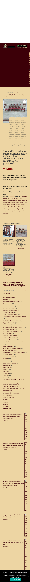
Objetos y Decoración (8, 356)
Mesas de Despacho (8, 346)
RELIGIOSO (6, 361)
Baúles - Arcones (7, 304)
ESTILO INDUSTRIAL (8, 329)
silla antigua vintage (18, 206)
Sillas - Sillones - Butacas (9, 363)
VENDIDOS (10, 92)
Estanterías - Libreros (9, 325)
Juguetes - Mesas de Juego (10, 335)
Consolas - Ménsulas (8, 312)
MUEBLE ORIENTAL (8, 354)
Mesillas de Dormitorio (9, 350)
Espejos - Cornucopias (9, 323)
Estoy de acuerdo (15, 579)
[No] (28, 576)
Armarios (5, 299)
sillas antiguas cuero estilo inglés (12, 209)
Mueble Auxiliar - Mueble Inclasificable (13, 352)
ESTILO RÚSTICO (7, 333)
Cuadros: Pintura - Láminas (10, 314)
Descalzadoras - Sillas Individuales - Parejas (14, 316)
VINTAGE (5, 375)
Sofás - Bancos (7, 367)
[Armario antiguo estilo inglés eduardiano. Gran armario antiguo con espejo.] (9, 231)
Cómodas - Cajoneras (8, 308)
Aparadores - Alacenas (9, 297)
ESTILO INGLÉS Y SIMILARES (11, 331)
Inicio (4, 92)
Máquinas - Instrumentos (10, 339)
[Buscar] (25, 290)
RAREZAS (5, 359)
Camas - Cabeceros (8, 306)
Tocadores (5, 369)
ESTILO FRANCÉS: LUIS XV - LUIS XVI (13, 327)
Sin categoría (6, 365)
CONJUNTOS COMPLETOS (10, 310)
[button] (24, 101)
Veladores (5, 371)
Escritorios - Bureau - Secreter (11, 320)
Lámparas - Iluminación (9, 337)
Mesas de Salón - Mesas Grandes (12, 348)
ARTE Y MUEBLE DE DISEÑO (11, 301)
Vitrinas (5, 378)
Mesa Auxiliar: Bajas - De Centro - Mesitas (14, 342)
